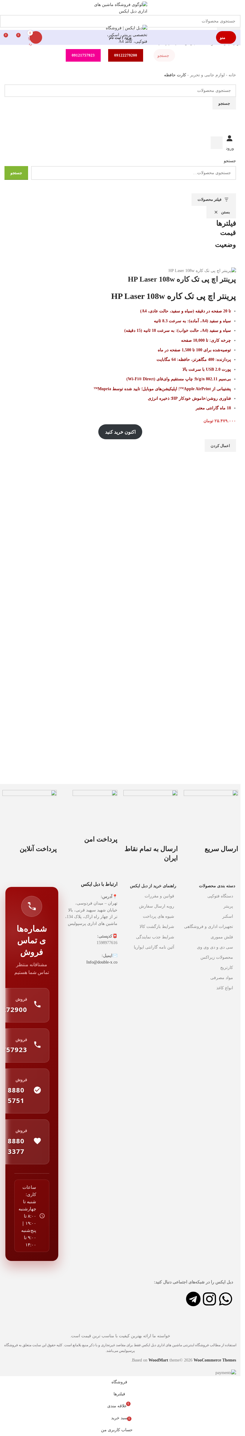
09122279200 (125, 55)
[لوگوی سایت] (120, 11)
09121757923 (83, 55)
